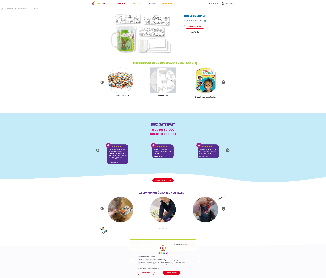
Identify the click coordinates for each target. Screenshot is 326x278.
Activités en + (167, 4)
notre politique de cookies (154, 268)
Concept (152, 4)
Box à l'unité (137, 4)
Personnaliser (146, 272)
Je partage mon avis (163, 180)
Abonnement (120, 4)
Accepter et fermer (171, 272)
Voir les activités (194, 26)
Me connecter (215, 3)
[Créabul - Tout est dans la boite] (98, 3)
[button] (102, 82)
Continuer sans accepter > (181, 244)
